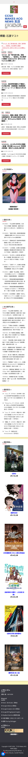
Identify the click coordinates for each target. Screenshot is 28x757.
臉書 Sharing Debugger (9, 721)
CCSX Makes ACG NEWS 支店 (14, 18)
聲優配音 (10, 52)
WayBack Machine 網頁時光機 (11, 715)
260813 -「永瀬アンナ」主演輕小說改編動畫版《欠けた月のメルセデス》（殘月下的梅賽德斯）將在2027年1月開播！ (14, 267)
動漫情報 (4, 52)
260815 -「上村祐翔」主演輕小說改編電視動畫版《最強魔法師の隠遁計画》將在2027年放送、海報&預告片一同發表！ (14, 250)
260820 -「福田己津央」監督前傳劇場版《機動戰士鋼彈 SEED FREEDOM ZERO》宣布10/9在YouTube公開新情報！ (14, 235)
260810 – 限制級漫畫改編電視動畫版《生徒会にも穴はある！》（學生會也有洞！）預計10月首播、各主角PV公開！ (14, 289)
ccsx (6, 393)
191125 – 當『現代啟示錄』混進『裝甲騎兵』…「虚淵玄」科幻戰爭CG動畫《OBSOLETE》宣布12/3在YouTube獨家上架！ (14, 58)
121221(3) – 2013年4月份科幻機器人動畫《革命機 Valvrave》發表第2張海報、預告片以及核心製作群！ (14, 146)
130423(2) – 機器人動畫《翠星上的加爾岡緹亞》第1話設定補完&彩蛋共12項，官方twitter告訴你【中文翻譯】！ (14, 118)
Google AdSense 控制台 (9, 706)
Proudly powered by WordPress (12, 750)
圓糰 (6, 422)
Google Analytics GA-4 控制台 (11, 709)
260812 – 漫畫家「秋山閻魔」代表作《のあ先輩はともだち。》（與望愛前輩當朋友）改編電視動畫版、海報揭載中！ (14, 274)
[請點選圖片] (14, 732)
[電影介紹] (14, 471)
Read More (6, 73)
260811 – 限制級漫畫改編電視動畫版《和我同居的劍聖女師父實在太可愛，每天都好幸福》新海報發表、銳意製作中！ (14, 281)
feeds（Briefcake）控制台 (10, 703)
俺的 (3, 112)
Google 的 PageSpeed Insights (11, 712)
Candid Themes (18, 753)
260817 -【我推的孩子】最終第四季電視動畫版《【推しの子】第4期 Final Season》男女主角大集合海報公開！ (14, 242)
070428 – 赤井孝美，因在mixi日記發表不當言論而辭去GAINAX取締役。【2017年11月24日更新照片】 (14, 396)
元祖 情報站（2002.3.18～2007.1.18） (13, 718)
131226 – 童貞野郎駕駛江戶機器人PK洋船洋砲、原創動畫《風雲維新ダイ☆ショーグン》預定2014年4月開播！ (14, 87)
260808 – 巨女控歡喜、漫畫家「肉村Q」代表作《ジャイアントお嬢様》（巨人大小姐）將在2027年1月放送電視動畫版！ (15, 296)
